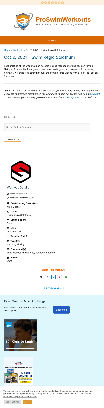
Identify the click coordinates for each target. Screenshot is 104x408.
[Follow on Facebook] (49, 2)
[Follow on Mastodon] (45, 2)
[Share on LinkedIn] (53, 277)
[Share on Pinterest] (59, 277)
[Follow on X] (42, 2)
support (95, 94)
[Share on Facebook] (47, 277)
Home (7, 50)
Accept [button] (27, 402)
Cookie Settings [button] (12, 402)
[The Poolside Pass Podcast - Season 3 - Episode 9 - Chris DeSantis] (20, 350)
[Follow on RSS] (62, 2)
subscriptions (72, 97)
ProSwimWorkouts (63, 19)
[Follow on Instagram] (52, 2)
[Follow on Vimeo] (59, 2)
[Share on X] (41, 277)
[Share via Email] (66, 277)
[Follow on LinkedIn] (55, 2)
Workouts (18, 50)
